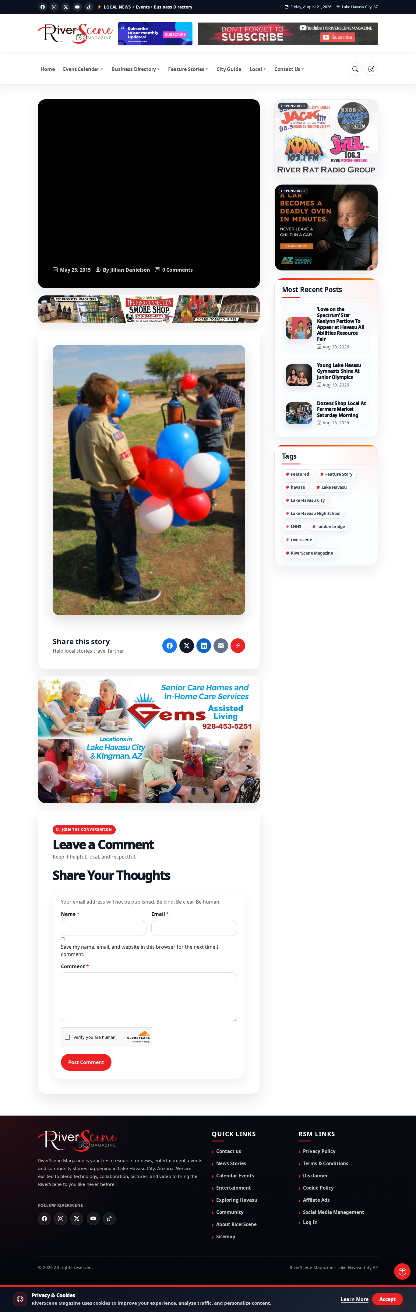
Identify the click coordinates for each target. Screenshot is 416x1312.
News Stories (231, 1163)
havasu (298, 487)
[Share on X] (186, 645)
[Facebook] (42, 7)
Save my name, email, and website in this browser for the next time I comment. (139, 950)
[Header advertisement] (155, 34)
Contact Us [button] (287, 69)
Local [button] (256, 69)
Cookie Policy (318, 1187)
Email (160, 913)
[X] (65, 7)
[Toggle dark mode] (371, 69)
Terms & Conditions (325, 1163)
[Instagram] (54, 7)
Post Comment (86, 1062)
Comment (75, 966)
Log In (310, 1222)
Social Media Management (333, 1212)
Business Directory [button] (133, 69)
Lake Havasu (334, 487)
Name (70, 913)
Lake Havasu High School (315, 513)
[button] (149, 480)
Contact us (228, 1151)
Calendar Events (235, 1175)
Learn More (354, 1299)
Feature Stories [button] (186, 69)
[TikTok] (88, 7)
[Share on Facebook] (169, 645)
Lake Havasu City (308, 500)
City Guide (229, 69)
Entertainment (233, 1187)
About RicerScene (236, 1224)
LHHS (296, 526)
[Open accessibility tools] (402, 1271)
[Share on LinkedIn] (203, 645)
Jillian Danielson (130, 269)
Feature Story (338, 474)
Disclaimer (315, 1175)
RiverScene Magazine (312, 553)
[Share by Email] (220, 645)
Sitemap (225, 1236)
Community (230, 1212)
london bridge (331, 526)
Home (48, 69)
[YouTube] (77, 7)
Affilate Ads (316, 1200)
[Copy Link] (238, 645)
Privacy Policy (319, 1151)
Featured (300, 474)
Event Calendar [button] (81, 69)
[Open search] (355, 69)
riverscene (301, 539)
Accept (387, 1299)
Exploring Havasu (236, 1200)
